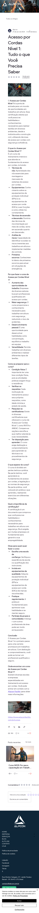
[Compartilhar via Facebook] (9, 727)
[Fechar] (36, 891)
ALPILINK (5, 841)
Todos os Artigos (12, 19)
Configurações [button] (19, 909)
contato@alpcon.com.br (10, 884)
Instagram (5, 866)
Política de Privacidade (20, 896)
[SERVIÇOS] (34, 836)
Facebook (5, 863)
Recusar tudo (19, 905)
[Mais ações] (30, 30)
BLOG (4, 839)
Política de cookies (8, 854)
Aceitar (19, 901)
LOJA (4, 846)
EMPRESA (6, 834)
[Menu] (34, 4)
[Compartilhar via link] (24, 727)
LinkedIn (5, 860)
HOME (4, 832)
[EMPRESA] (34, 834)
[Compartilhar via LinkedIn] (19, 727)
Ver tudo (28, 742)
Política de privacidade (10, 851)
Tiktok (4, 869)
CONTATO (6, 844)
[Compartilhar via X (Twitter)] (14, 727)
